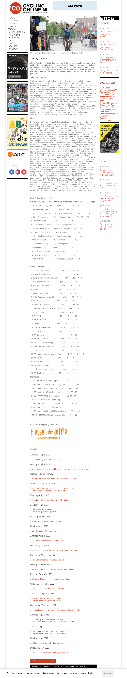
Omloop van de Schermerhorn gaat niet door (50, 652)
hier (93, 673)
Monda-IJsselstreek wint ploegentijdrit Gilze (50, 500)
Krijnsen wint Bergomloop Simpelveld (47, 598)
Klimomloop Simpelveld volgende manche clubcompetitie (56, 610)
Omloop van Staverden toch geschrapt (48, 588)
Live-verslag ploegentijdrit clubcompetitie (49, 633)
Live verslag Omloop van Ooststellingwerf (49, 490)
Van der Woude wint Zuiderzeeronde (47, 540)
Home (11, 17)
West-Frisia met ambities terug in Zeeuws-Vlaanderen (54, 621)
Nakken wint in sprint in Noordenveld (47, 643)
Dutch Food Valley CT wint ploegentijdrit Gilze (51, 631)
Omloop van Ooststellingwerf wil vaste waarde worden (54, 550)
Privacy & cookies (40, 666)
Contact (13, 49)
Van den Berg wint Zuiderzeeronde (46, 459)
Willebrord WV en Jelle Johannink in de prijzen (51, 579)
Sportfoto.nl (72, 666)
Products (13, 37)
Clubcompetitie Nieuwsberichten (43, 661)
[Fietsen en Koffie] (48, 439)
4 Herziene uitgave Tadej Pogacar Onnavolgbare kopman (109, 111)
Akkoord (107, 673)
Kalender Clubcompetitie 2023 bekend (48, 560)
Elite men (13, 20)
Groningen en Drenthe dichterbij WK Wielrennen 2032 (108, 89)
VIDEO (11, 43)
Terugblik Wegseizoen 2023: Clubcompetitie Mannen (54, 478)
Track (11, 29)
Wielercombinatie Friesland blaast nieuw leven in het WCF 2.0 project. (61, 469)
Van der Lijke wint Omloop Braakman (47, 619)
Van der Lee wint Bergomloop (44, 531)
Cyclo (11, 40)
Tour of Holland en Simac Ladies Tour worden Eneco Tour (108, 105)
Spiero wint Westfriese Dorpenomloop (105, 118)
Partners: (59, 666)
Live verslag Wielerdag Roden (44, 512)
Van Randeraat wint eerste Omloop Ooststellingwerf (53, 488)
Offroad (13, 26)
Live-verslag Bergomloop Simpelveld (47, 600)
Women (12, 23)
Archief (12, 46)
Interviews (14, 34)
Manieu (83, 666)
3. (100, 103)
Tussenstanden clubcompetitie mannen (48, 521)
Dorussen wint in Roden (42, 509)
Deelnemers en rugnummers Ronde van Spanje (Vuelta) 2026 (107, 97)
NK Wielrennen (16, 32)
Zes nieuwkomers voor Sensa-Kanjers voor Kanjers (53, 569)
